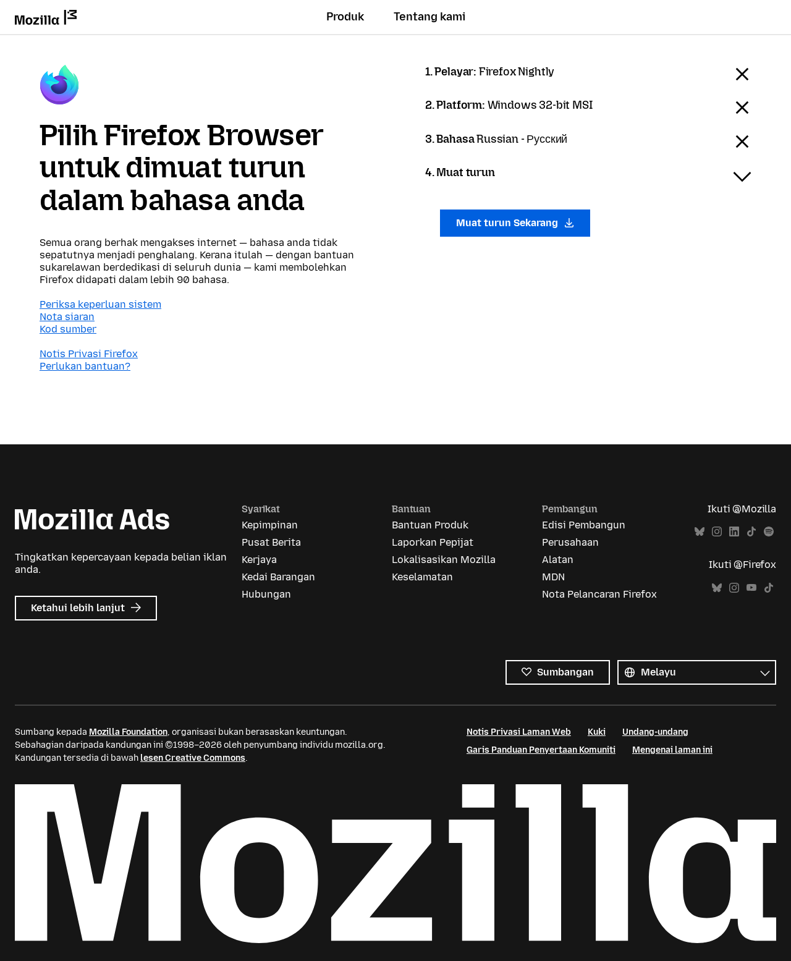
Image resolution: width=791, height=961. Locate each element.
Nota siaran (67, 317)
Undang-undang (655, 732)
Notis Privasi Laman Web (519, 732)
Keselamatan (422, 577)
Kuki (597, 732)
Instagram (716, 532)
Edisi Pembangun (583, 525)
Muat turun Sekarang (508, 223)
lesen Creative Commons (192, 758)
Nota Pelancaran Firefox (599, 594)
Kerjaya (259, 559)
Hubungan (266, 594)
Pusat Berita (271, 542)
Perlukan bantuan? (85, 366)
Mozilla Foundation (128, 732)
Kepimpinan (270, 525)
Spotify (768, 532)
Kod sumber (68, 329)
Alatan (557, 559)
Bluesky (699, 532)
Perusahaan (570, 542)
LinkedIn (734, 532)
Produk (345, 16)
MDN (553, 577)
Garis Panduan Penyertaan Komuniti (541, 750)
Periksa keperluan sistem (100, 304)
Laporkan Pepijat (432, 542)
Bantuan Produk (430, 525)
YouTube (751, 588)
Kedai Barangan (278, 577)
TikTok (751, 532)
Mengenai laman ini (672, 750)
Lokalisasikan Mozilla (444, 559)
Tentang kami (429, 16)
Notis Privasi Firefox (89, 354)
